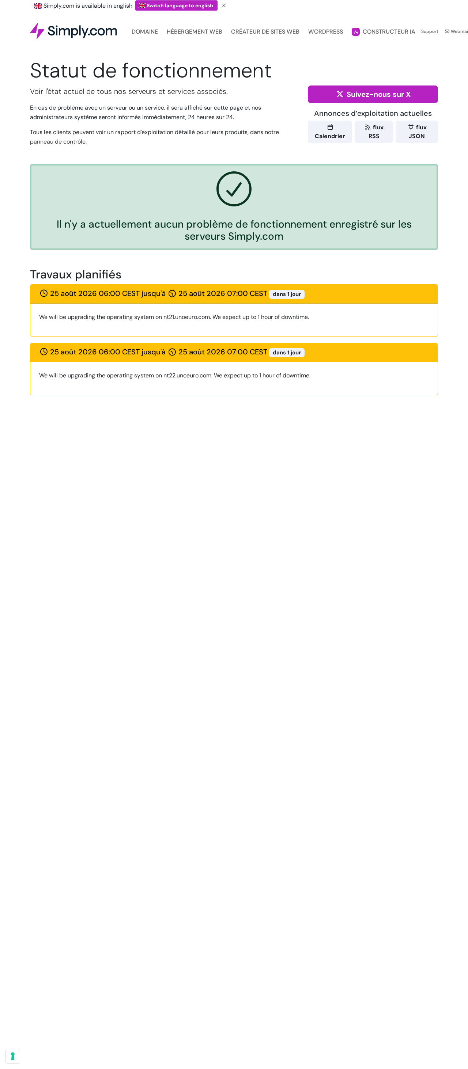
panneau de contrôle (58, 141)
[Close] (224, 5)
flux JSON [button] (418, 131)
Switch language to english (180, 5)
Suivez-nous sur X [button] (378, 94)
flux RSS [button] (376, 131)
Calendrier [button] (330, 136)
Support (429, 31)
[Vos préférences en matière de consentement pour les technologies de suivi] (13, 1056)
